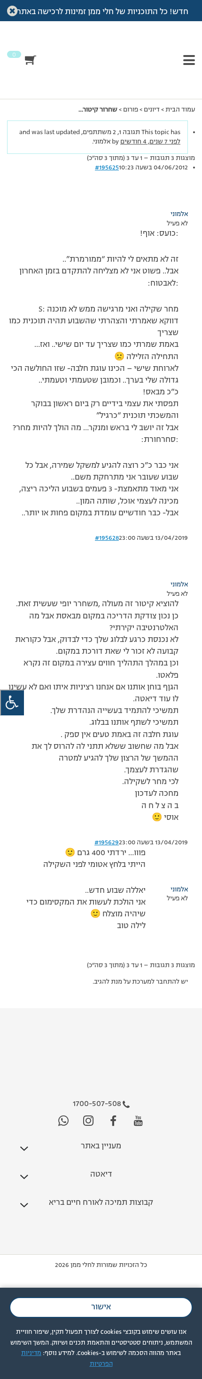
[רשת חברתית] (138, 1121)
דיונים (152, 109)
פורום (130, 109)
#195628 (107, 538)
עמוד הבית (180, 109)
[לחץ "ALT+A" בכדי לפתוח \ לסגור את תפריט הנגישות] (12, 702)
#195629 (106, 842)
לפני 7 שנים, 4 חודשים (150, 141)
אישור (101, 1307)
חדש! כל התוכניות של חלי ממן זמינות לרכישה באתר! (101, 12)
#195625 (107, 167)
